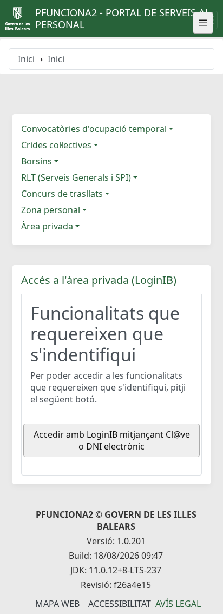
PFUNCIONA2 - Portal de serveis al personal (122, 18)
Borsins (36, 161)
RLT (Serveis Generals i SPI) (76, 177)
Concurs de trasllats (62, 194)
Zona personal (50, 210)
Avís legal (178, 604)
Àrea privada (47, 226)
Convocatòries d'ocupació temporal (94, 129)
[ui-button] (203, 23)
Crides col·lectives (56, 145)
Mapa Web (57, 604)
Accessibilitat (119, 604)
